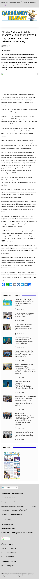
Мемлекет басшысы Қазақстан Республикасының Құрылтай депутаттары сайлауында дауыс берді (24, 384)
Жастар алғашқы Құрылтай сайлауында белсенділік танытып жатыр (24, 315)
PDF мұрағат (25, 2)
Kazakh (7, 487)
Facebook (1, 5)
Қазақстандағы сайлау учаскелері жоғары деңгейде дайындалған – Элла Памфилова (24, 340)
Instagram (5, 5)
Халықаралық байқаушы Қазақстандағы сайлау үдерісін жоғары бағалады (24, 434)
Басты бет (4, 2)
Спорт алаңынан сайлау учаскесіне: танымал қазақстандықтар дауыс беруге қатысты (23, 327)
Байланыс (33, 2)
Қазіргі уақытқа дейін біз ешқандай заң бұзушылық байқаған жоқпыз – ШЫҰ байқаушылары (24, 353)
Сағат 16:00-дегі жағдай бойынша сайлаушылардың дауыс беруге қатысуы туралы (25, 302)
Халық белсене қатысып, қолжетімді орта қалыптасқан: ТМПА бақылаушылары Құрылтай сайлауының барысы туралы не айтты (25, 368)
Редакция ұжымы (14, 2)
